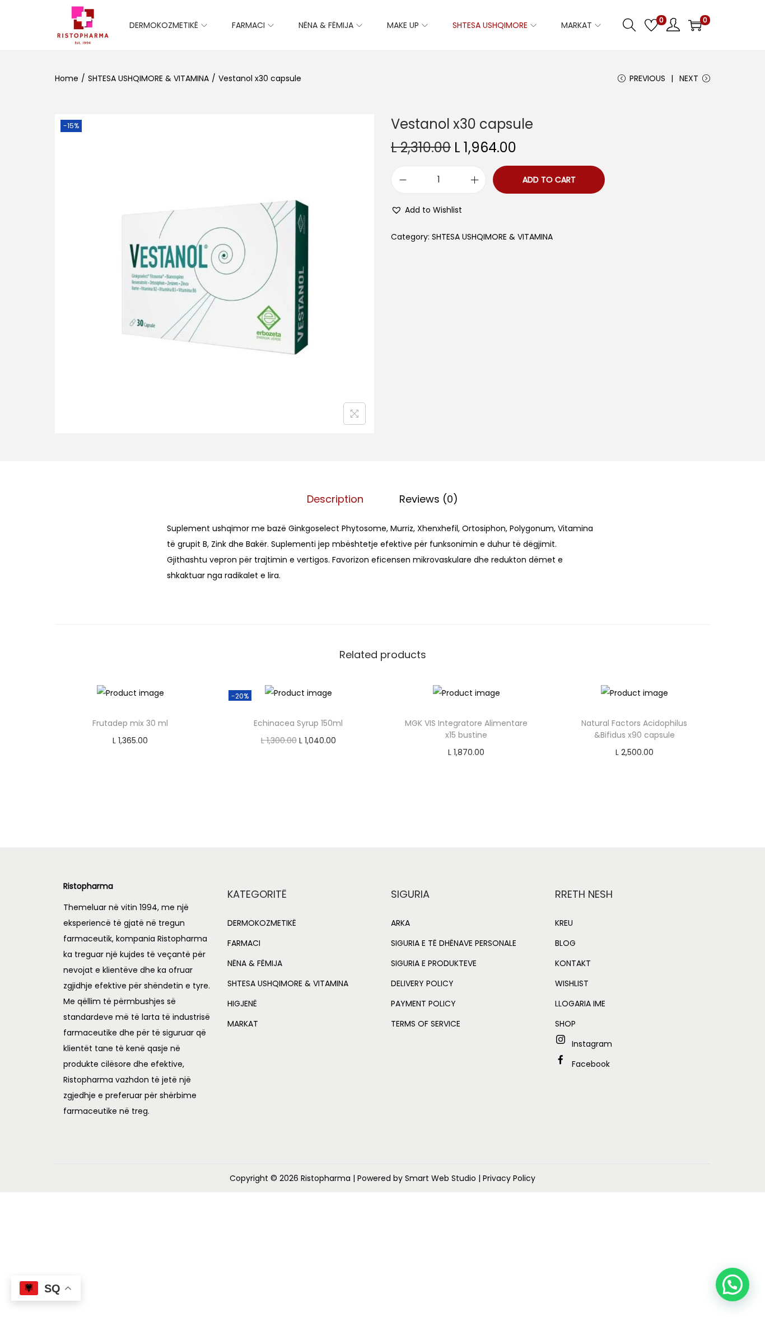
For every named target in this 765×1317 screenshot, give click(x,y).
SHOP (565, 1023)
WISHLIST (572, 983)
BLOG (565, 943)
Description (335, 499)
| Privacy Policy (506, 1178)
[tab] (335, 499)
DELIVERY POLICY (422, 983)
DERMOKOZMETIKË (261, 923)
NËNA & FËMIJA (254, 963)
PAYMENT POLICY (423, 1003)
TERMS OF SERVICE (425, 1023)
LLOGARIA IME (580, 1003)
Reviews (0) (428, 499)
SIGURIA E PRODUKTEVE (434, 963)
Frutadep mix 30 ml (130, 723)
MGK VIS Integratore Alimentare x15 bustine (466, 729)
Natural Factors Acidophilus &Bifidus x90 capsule (634, 729)
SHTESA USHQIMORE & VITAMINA (148, 78)
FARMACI (243, 943)
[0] (651, 25)
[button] (426, 210)
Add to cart (549, 179)
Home (66, 78)
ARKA (400, 923)
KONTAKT (573, 963)
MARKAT (242, 1023)
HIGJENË (242, 1003)
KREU (564, 923)
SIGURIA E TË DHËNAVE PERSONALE (453, 943)
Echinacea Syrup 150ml (298, 723)
